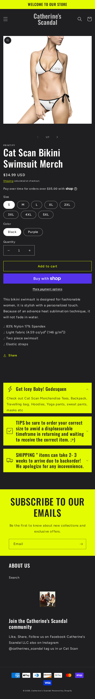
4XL (28, 214)
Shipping (8, 180)
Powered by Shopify (62, 691)
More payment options (47, 289)
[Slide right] (57, 137)
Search (14, 577)
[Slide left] (38, 137)
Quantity (9, 241)
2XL (67, 205)
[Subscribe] (81, 544)
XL (51, 205)
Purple (33, 232)
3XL (11, 214)
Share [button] (12, 355)
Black (12, 232)
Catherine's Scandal (41, 691)
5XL (46, 214)
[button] (5, 19)
